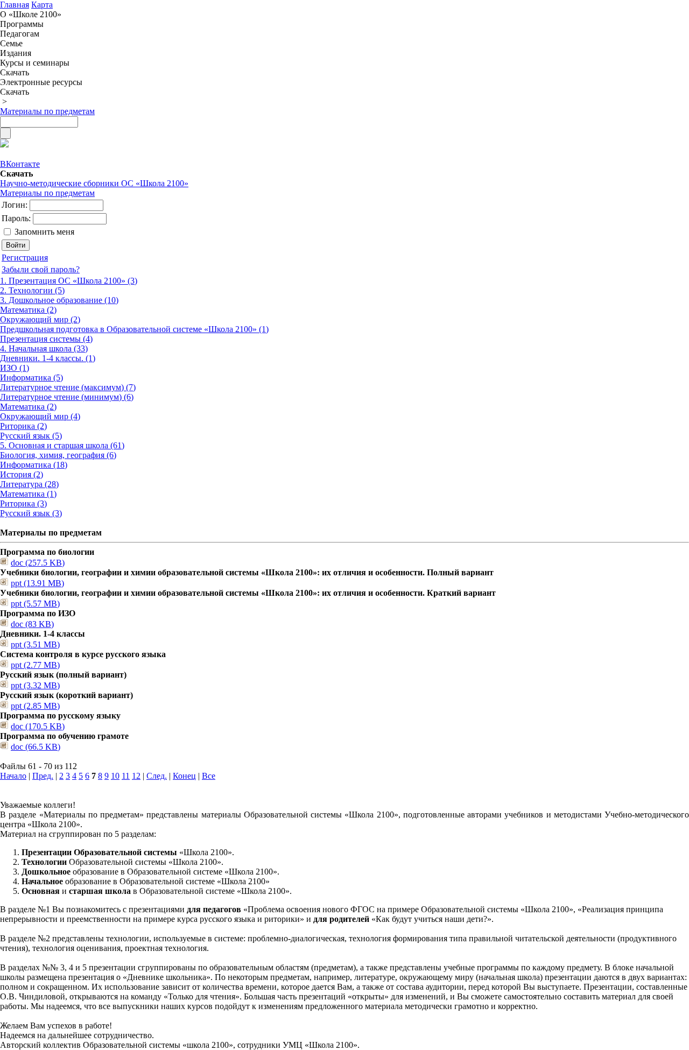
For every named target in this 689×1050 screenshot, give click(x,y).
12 (136, 775)
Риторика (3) (23, 503)
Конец (184, 775)
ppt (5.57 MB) (35, 603)
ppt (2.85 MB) (35, 705)
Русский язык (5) (31, 435)
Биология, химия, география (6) (58, 455)
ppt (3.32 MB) (35, 685)
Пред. (42, 775)
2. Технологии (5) (32, 290)
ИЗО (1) (14, 367)
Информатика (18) (33, 464)
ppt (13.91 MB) (37, 583)
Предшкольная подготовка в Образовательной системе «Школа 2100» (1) (134, 329)
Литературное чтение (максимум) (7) (68, 387)
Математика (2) (28, 309)
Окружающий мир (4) (40, 416)
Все (208, 775)
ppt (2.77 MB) (35, 665)
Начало (13, 775)
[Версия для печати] (4, 144)
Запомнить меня (44, 231)
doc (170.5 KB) (38, 726)
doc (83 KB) (32, 624)
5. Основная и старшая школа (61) (62, 445)
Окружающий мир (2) (40, 319)
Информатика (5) (31, 377)
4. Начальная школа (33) (44, 348)
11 (126, 775)
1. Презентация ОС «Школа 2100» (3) (68, 280)
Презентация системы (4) (46, 338)
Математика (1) (28, 493)
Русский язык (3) (31, 513)
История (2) (21, 474)
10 (115, 775)
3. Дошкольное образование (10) (59, 300)
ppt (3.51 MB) (35, 644)
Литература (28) (29, 484)
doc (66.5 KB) (35, 746)
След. (156, 775)
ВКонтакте (20, 163)
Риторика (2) (23, 426)
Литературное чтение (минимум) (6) (66, 396)
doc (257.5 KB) (38, 562)
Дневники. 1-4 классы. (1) (47, 358)
